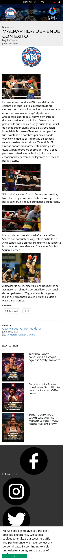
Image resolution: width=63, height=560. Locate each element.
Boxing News (8, 27)
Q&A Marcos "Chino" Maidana (21, 328)
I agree (15, 556)
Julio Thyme (11, 40)
